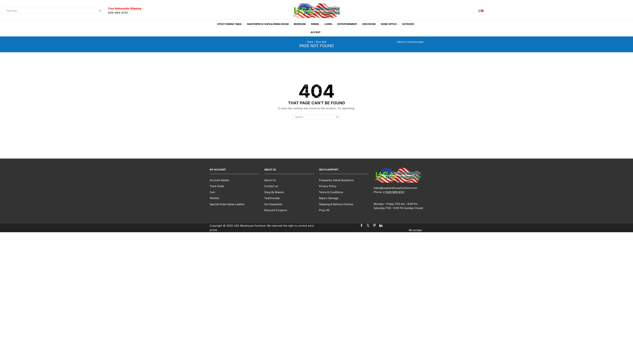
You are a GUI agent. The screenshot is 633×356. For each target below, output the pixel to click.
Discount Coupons (275, 210)
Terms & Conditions (331, 192)
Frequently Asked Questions (336, 180)
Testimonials (272, 198)
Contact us (271, 186)
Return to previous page (410, 41)
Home (310, 41)
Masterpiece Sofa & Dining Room (268, 24)
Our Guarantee (273, 204)
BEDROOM (300, 24)
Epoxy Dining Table (229, 24)
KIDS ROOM (369, 24)
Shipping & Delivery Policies (336, 204)
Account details (219, 180)
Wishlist (214, 198)
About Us (270, 180)
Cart (212, 192)
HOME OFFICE (389, 24)
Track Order (217, 186)
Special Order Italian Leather (227, 204)
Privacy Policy (327, 186)
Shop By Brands (274, 192)
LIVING (328, 24)
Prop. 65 (324, 210)
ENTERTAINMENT (347, 24)
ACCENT (315, 32)
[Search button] (100, 10)
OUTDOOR (408, 24)
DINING (315, 24)
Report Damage (328, 198)
